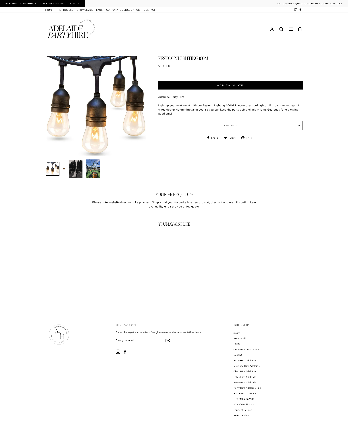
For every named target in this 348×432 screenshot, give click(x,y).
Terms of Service (242, 409)
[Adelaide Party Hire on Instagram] (118, 352)
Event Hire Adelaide (244, 382)
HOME (49, 9)
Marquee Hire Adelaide (246, 365)
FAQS (99, 9)
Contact (237, 354)
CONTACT (150, 9)
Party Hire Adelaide (244, 360)
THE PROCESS (64, 9)
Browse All (239, 338)
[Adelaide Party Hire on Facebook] (125, 352)
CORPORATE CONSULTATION (123, 9)
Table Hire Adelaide (244, 376)
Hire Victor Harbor (243, 404)
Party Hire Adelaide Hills (247, 387)
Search (237, 332)
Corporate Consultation (246, 349)
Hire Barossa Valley (244, 393)
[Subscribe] (167, 340)
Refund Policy (241, 415)
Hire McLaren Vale (243, 398)
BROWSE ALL (85, 9)
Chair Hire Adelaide (244, 371)
